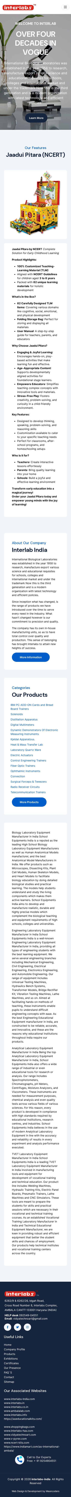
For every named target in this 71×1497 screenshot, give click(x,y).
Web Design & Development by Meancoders (35, 1491)
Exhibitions (11, 1358)
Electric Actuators (22, 755)
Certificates (11, 1363)
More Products (29, 802)
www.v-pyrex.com (15, 1438)
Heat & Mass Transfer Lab (27, 744)
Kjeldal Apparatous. (23, 739)
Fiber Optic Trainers (23, 765)
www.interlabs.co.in (16, 1407)
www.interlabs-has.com (18, 1430)
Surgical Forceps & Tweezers (29, 781)
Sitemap (9, 1381)
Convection (18, 776)
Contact (9, 1377)
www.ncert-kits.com (16, 1442)
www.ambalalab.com (17, 1410)
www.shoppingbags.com (19, 1426)
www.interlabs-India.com (19, 1399)
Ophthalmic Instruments (25, 771)
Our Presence (12, 1367)
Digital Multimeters (22, 724)
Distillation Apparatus (24, 719)
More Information (31, 657)
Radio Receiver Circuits (25, 787)
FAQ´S (8, 1372)
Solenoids (17, 714)
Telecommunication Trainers (28, 792)
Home (7, 1344)
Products (9, 1354)
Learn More (36, 118)
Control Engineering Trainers (28, 760)
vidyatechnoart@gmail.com (30, 1318)
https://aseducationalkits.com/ (23, 1418)
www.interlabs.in (14, 1403)
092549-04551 (28, 1315)
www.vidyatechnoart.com (20, 1434)
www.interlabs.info (15, 1414)
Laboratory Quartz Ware (26, 749)
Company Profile (14, 1349)
